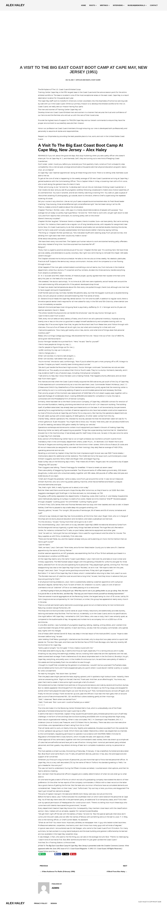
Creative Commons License (114, 846)
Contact (154, 5)
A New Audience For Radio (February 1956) (58, 871)
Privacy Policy (40, 903)
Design (54, 903)
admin (55, 888)
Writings (104, 5)
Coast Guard (95, 80)
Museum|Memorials (136, 5)
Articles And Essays (83, 80)
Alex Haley (15, 5)
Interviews (118, 5)
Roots (92, 5)
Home (83, 5)
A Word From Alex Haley (116, 871)
